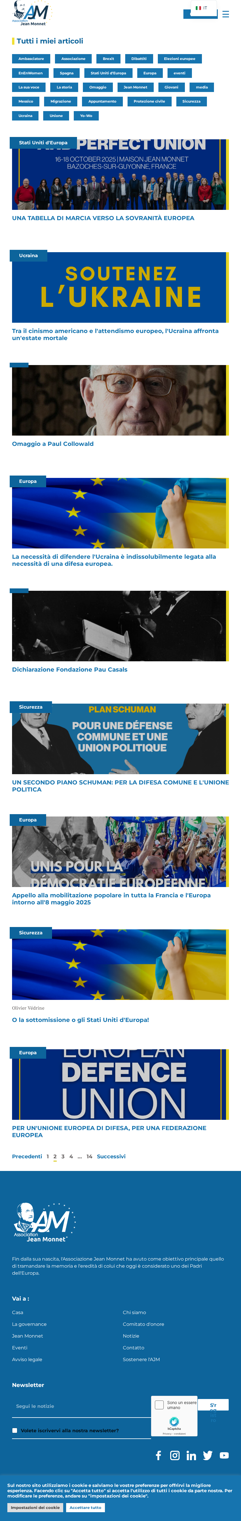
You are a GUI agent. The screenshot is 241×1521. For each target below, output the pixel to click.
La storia (64, 87)
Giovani (171, 87)
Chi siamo (134, 1312)
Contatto (133, 1348)
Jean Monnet (135, 87)
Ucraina (25, 115)
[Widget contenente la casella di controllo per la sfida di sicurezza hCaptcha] (174, 1416)
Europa (149, 73)
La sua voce (29, 87)
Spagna (66, 73)
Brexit (108, 58)
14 (89, 1156)
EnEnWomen (31, 73)
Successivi (111, 1156)
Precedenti (27, 1156)
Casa (17, 1312)
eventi (179, 73)
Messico (26, 101)
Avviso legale (27, 1359)
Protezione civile (149, 101)
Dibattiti (139, 58)
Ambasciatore (31, 58)
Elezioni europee (179, 58)
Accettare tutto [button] (85, 1507)
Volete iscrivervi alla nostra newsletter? (70, 1430)
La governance (29, 1324)
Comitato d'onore (143, 1324)
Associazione (73, 58)
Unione (56, 115)
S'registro (213, 1406)
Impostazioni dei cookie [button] (35, 1507)
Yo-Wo (86, 115)
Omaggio (97, 87)
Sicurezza (191, 101)
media (202, 87)
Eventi (19, 1348)
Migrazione (61, 101)
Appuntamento (102, 101)
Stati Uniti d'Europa (108, 73)
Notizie (131, 1336)
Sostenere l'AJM (141, 1359)
